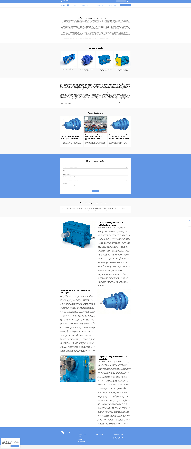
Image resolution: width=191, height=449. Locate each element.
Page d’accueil (76, 5)
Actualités (98, 5)
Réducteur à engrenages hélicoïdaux (104, 69)
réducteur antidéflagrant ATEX (94, 210)
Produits (91, 5)
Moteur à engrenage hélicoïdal (86, 69)
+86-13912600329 (118, 435)
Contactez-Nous (112, 5)
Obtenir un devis (125, 5)
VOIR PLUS (63, 145)
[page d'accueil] (65, 5)
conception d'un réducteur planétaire (92, 208)
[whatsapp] (189, 223)
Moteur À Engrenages (100, 433)
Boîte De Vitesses (99, 434)
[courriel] (189, 225)
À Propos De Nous (84, 5)
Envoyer (95, 191)
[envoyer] (125, 1)
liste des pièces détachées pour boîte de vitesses (114, 208)
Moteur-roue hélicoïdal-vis (68, 69)
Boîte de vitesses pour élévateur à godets (122, 69)
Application (104, 5)
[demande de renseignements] (189, 220)
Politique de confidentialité (92, 446)
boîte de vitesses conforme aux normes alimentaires (74, 210)
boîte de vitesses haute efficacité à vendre (113, 210)
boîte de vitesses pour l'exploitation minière (72, 208)
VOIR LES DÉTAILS (68, 59)
